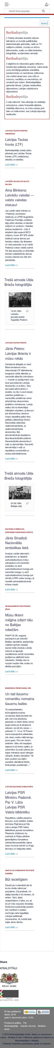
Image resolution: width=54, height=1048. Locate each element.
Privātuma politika (12, 1022)
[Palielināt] (27, 310)
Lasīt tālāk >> (11, 164)
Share (44, 23)
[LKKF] (9, 994)
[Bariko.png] (17, 32)
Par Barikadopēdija (15, 1024)
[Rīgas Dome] (9, 979)
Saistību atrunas (28, 1025)
